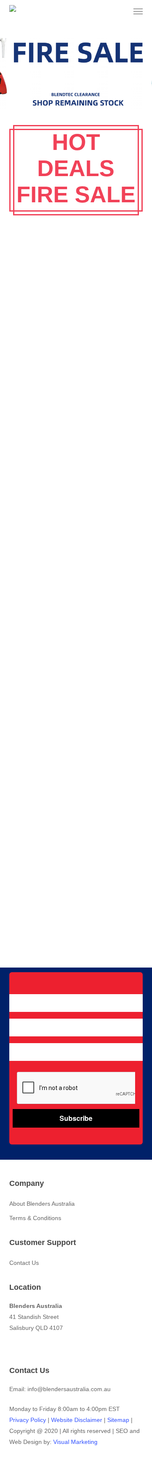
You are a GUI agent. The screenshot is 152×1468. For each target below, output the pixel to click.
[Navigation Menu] (138, 11)
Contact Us (24, 1262)
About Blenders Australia (42, 1203)
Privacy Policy (27, 1419)
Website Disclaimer (76, 1419)
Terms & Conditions (35, 1218)
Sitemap (118, 1419)
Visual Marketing (75, 1441)
